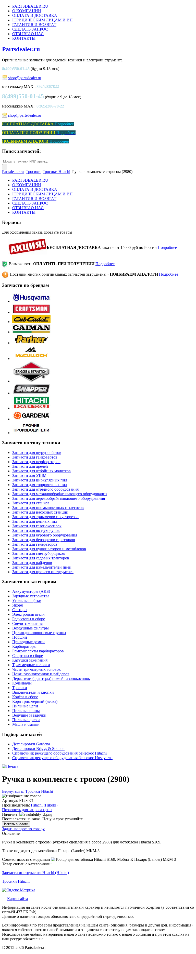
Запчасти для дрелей (30, 466)
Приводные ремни (28, 642)
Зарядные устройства (30, 596)
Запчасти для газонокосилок (37, 526)
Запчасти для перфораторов (36, 462)
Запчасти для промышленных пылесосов (48, 507)
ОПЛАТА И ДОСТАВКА (34, 15)
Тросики (33, 171)
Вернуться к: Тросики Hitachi (27, 791)
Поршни (19, 637)
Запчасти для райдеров (32, 562)
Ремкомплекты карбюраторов (38, 651)
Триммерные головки (31, 665)
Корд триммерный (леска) (34, 701)
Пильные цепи (25, 706)
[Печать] (10, 766)
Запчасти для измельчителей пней (41, 567)
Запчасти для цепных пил (34, 521)
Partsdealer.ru (21, 49)
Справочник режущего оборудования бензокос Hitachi (59, 753)
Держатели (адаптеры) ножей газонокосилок (51, 678)
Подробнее (167, 247)
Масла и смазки (26, 724)
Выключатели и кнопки (33, 692)
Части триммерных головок (36, 669)
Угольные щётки (26, 600)
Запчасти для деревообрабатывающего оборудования (58, 498)
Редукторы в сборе (28, 619)
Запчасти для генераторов (34, 544)
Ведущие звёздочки (29, 715)
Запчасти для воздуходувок (36, 530)
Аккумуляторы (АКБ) (31, 591)
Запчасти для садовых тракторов (40, 558)
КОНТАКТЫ (23, 38)
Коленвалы (22, 683)
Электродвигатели (28, 614)
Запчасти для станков (31, 503)
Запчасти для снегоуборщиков (38, 553)
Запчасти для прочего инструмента (43, 572)
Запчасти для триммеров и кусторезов (45, 517)
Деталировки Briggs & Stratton (38, 748)
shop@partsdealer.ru (24, 78)
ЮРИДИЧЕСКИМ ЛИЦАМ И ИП (42, 20)
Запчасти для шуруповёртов (36, 452)
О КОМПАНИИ (26, 11)
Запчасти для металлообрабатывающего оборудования (59, 494)
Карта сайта (17, 898)
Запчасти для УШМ (29, 475)
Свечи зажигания (27, 623)
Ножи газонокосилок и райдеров (40, 674)
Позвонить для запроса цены (27, 810)
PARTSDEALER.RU (30, 6)
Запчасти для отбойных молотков (41, 471)
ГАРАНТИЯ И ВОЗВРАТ (34, 24)
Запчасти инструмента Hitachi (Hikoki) (35, 872)
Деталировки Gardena (31, 744)
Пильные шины (26, 710)
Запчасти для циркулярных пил (39, 480)
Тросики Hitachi (56, 171)
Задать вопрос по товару (23, 829)
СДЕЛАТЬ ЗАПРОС (30, 29)
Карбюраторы (24, 646)
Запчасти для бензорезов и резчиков (43, 540)
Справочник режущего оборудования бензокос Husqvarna (62, 758)
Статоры (19, 610)
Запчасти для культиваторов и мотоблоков (49, 549)
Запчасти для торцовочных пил (39, 484)
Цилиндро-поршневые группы (39, 632)
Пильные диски (26, 720)
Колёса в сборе (25, 697)
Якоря (17, 605)
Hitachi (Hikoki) (44, 805)
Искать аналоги (16, 824)
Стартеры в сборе (27, 655)
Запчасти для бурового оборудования (44, 535)
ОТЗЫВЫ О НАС (28, 34)
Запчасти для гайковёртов (34, 457)
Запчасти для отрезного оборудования (45, 489)
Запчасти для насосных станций (40, 512)
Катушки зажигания (29, 660)
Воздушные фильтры (30, 628)
